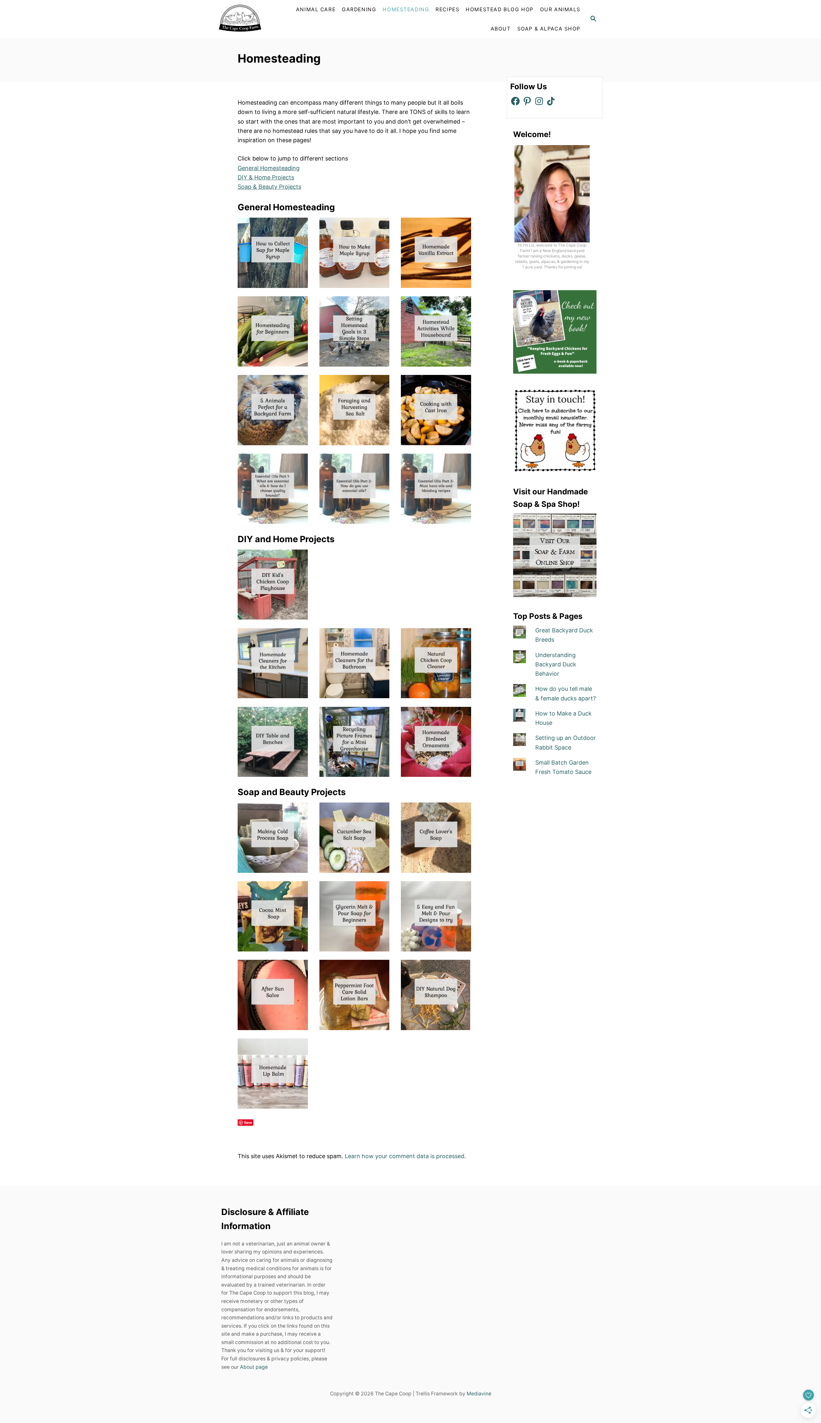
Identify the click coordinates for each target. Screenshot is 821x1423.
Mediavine (479, 1394)
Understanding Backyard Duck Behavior (555, 664)
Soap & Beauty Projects (269, 186)
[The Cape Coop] (255, 19)
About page (254, 1367)
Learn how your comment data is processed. (405, 1156)
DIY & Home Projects (266, 177)
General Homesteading (269, 168)
